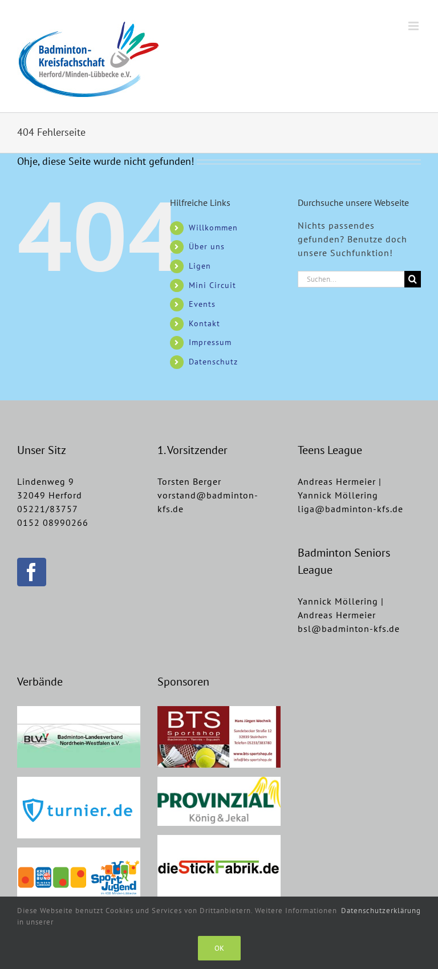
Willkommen (213, 227)
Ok (219, 948)
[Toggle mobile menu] (414, 26)
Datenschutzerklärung (381, 910)
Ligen (200, 266)
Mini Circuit (212, 285)
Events (202, 304)
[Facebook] (31, 572)
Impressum (210, 342)
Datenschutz (213, 361)
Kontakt (204, 323)
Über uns (207, 246)
